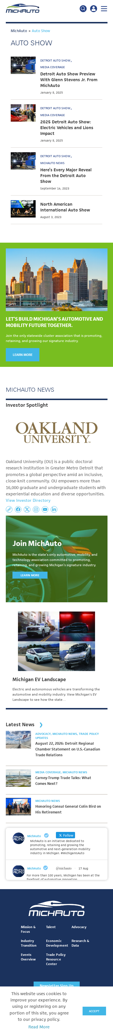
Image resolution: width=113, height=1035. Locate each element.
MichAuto (34, 868)
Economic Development (57, 943)
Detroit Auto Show (55, 60)
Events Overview (28, 956)
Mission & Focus (28, 929)
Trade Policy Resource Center (55, 959)
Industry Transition (29, 943)
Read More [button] (39, 1027)
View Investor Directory (28, 500)
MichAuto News (52, 163)
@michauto (64, 868)
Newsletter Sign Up (57, 985)
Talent (51, 927)
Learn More (22, 354)
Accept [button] (94, 1011)
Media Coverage (52, 67)
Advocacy (43, 734)
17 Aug (83, 868)
